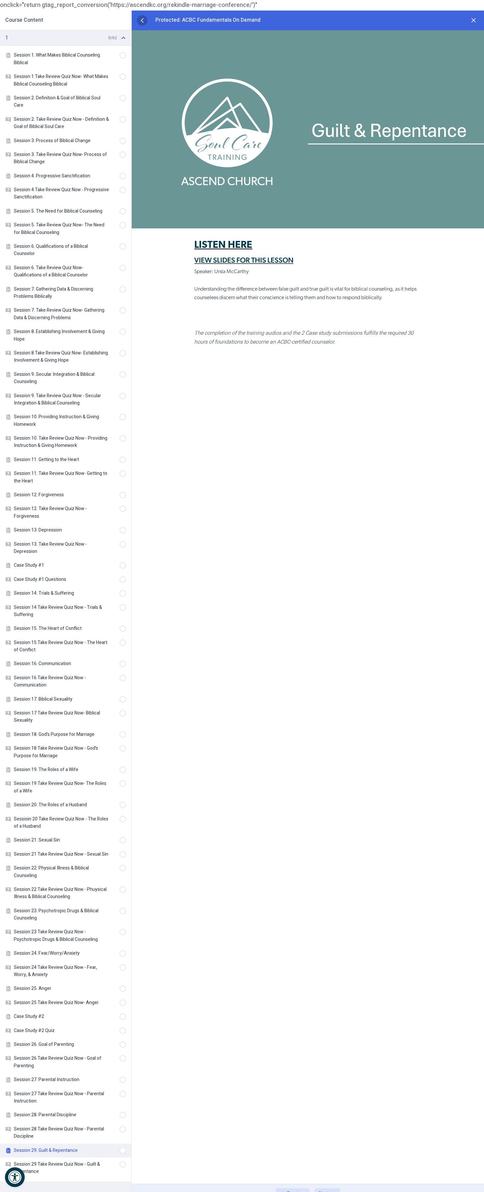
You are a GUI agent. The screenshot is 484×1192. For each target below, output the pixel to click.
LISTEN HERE (223, 245)
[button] (15, 1177)
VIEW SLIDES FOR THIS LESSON (243, 260)
